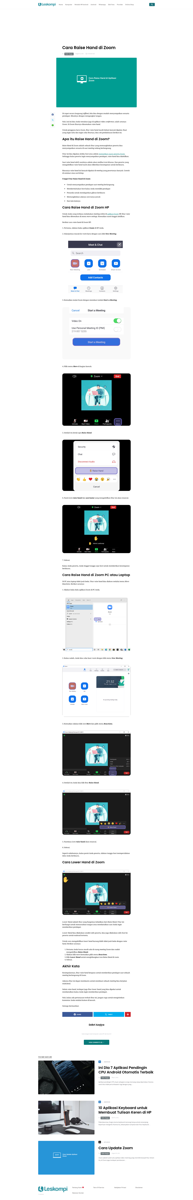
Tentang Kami (77, 1187)
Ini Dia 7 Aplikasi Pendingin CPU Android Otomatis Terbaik (126, 1070)
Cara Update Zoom (116, 1148)
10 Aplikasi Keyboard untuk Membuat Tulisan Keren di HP (125, 1110)
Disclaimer (139, 1187)
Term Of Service (98, 1187)
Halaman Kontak (78, 1193)
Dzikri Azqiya (69, 54)
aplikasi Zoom (113, 214)
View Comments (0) (95, 1042)
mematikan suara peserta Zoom (112, 154)
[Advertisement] (96, 24)
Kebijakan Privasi (120, 1187)
